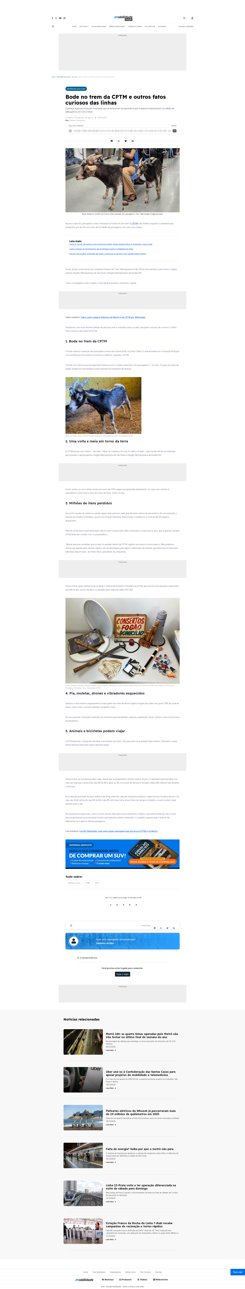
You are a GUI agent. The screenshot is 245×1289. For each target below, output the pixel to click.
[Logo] (123, 18)
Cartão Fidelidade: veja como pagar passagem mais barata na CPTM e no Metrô (118, 831)
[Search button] (184, 18)
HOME (74, 26)
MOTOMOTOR (150, 26)
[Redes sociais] (52, 18)
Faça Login (237, 1272)
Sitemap (158, 1272)
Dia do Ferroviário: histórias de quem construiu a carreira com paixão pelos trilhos (107, 254)
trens (97, 883)
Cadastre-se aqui (105, 943)
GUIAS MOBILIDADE (98, 26)
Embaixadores (115, 1272)
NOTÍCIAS (83, 26)
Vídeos (143, 1279)
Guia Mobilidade (99, 1272)
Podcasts (126, 1279)
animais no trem (74, 883)
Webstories (161, 1279)
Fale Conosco (145, 1272)
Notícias (109, 1279)
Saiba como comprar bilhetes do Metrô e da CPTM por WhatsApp (113, 317)
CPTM (135, 223)
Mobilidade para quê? (63, 77)
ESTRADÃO (162, 26)
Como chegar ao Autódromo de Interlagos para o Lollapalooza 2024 (101, 249)
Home (53, 77)
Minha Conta (130, 1272)
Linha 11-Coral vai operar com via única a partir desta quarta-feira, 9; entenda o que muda (110, 244)
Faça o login (122, 974)
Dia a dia (74, 77)
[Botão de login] (192, 18)
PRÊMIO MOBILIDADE (117, 26)
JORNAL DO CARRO (135, 26)
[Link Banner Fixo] (122, 854)
